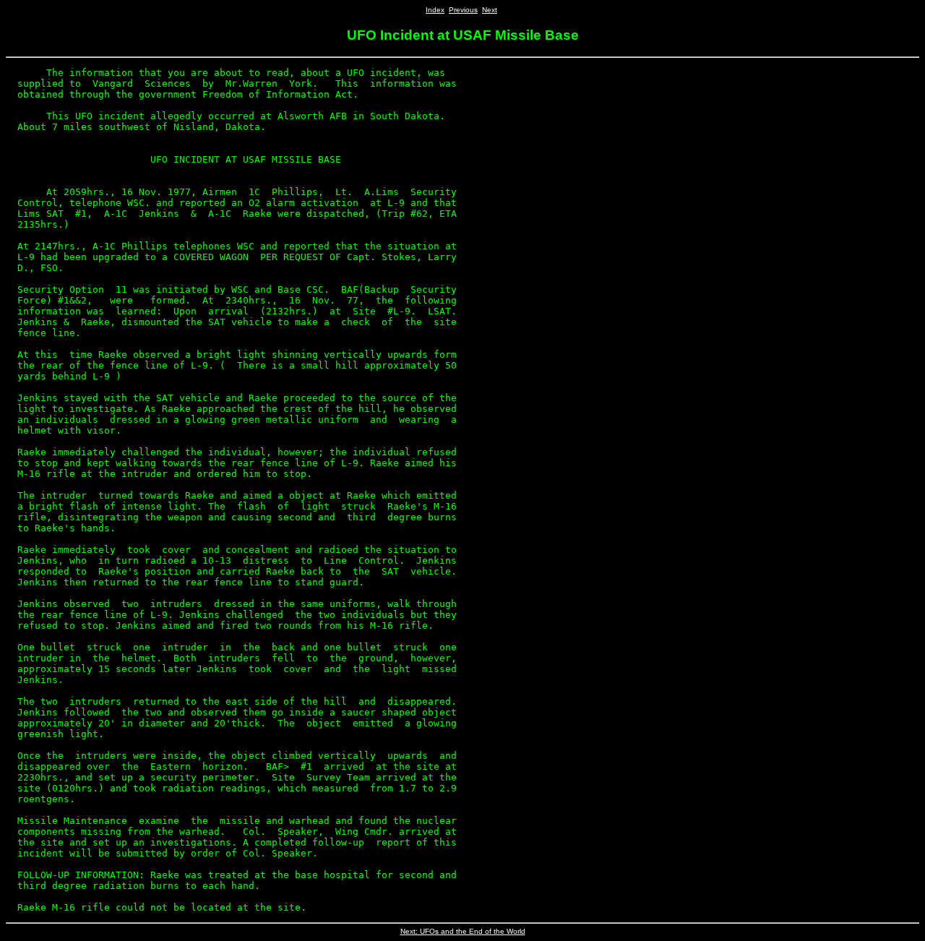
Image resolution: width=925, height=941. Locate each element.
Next (489, 10)
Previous (463, 10)
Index (435, 10)
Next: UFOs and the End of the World (462, 931)
